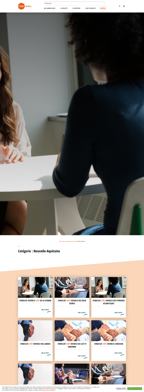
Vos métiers (76, 8)
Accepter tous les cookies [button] (134, 388)
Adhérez (103, 8)
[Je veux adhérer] (119, 6)
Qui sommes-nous (49, 8)
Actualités (64, 8)
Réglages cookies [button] (121, 388)
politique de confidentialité (48, 390)
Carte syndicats (91, 8)
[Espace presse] (124, 6)
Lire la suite (45, 310)
